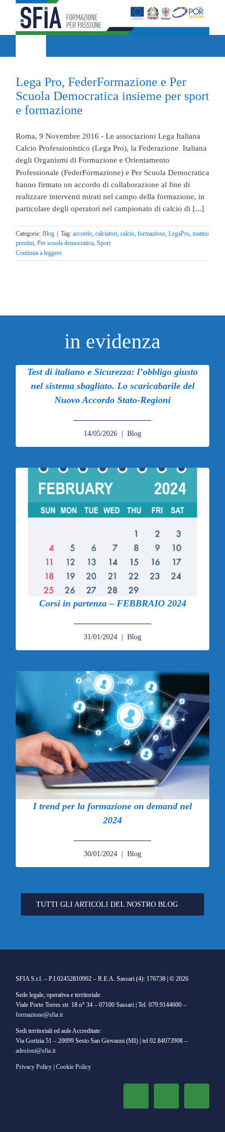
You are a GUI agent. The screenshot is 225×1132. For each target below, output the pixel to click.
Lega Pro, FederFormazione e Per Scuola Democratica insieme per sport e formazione (112, 96)
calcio (127, 233)
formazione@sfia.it (39, 1014)
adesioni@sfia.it (35, 1050)
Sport (103, 243)
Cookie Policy (73, 1066)
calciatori (106, 233)
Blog (48, 233)
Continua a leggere (39, 253)
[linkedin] (166, 1096)
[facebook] (136, 1096)
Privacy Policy (34, 1066)
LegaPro (178, 233)
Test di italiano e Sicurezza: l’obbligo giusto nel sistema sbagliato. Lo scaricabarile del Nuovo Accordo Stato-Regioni (112, 386)
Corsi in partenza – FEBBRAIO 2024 (112, 603)
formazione (151, 233)
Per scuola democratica (65, 243)
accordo (82, 233)
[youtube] (196, 1096)
